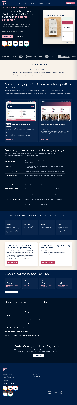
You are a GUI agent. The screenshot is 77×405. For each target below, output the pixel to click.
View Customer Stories (11, 291)
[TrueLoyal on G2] (5, 388)
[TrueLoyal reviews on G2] (4, 44)
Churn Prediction (25, 371)
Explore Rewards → (10, 139)
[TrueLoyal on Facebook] (4, 383)
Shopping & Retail (47, 375)
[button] (21, 3)
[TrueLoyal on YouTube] (13, 383)
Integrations (8, 204)
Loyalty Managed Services (36, 374)
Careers (67, 379)
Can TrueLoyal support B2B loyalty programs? (16, 331)
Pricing (56, 377)
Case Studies (57, 369)
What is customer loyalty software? (14, 308)
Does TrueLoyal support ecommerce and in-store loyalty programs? (22, 319)
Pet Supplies (46, 373)
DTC (45, 379)
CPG (45, 377)
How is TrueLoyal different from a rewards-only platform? (19, 312)
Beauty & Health (47, 371)
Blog (55, 375)
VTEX (66, 375)
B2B (44, 381)
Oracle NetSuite (68, 373)
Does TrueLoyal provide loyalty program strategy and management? (22, 335)
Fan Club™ (24, 373)
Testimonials (57, 371)
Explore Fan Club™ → (45, 139)
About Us (67, 369)
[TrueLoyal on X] (9, 383)
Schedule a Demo (70, 3)
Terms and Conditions (71, 402)
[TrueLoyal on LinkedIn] (11, 383)
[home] (5, 3)
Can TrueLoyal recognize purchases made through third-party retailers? (23, 315)
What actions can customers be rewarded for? (17, 323)
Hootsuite (67, 377)
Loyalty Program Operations (36, 377)
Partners (67, 371)
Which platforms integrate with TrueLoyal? (16, 327)
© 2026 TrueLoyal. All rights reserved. (9, 402)
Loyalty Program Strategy (36, 370)
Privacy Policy (63, 402)
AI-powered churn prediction (12, 199)
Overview (24, 369)
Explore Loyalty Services (47, 262)
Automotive (46, 369)
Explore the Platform (20, 36)
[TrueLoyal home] (6, 369)
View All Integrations (12, 262)
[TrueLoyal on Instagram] (6, 383)
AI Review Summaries (26, 375)
